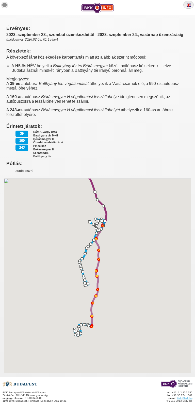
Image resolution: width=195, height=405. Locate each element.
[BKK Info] (4, 5)
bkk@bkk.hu (184, 398)
